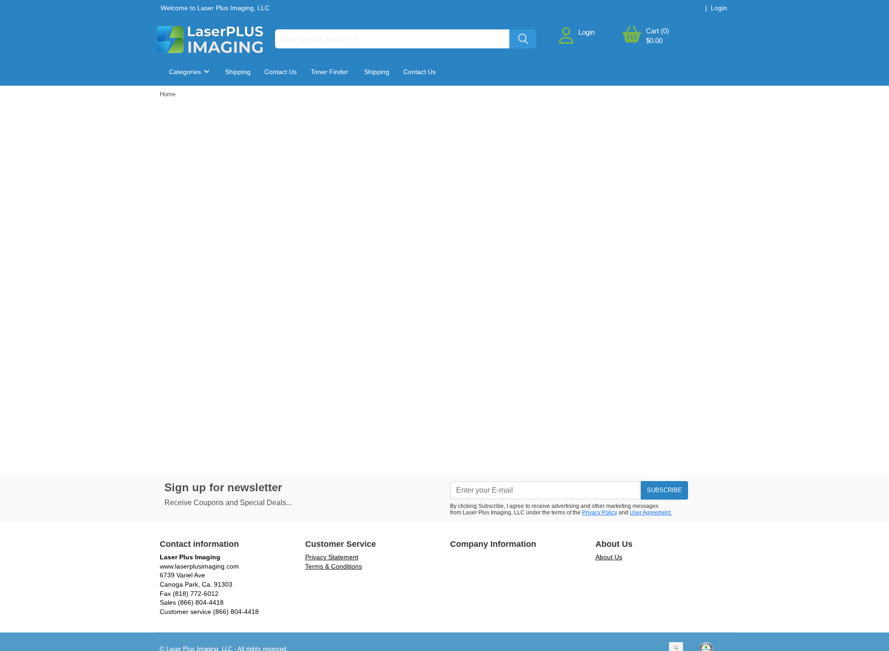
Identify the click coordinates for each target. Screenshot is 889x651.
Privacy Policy (599, 512)
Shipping (237, 71)
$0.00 (654, 40)
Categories (186, 71)
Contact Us (280, 71)
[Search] (522, 39)
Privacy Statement (331, 557)
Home (167, 94)
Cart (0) (657, 31)
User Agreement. (651, 512)
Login (586, 32)
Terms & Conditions (333, 566)
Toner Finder (329, 71)
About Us (608, 557)
